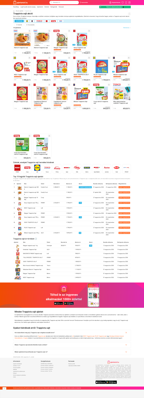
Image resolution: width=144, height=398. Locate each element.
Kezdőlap (16, 7)
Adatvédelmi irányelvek (60, 388)
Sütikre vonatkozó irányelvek (74, 388)
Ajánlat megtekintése (124, 187)
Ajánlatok (40, 7)
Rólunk (15, 373)
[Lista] (129, 2)
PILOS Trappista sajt (100, 336)
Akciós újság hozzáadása (19, 375)
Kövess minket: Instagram (47, 367)
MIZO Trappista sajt (88, 336)
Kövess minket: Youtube (46, 369)
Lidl (73, 336)
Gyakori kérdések (17, 363)
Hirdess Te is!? (16, 365)
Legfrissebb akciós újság (28, 7)
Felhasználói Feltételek (48, 388)
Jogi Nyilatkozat (39, 388)
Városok (61, 7)
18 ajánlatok (17, 27)
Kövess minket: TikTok (46, 371)
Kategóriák (54, 7)
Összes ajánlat (19, 11)
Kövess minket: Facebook (47, 365)
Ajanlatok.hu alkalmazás (19, 371)
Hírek (14, 377)
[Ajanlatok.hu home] (20, 2)
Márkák (15, 369)
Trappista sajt (41, 336)
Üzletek (46, 7)
